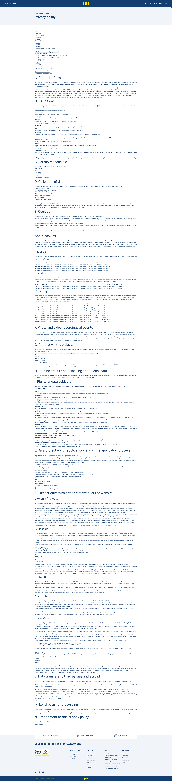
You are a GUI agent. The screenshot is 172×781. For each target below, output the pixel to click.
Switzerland (90, 757)
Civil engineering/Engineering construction (111, 756)
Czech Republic (91, 760)
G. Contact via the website (41, 50)
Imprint (52, 778)
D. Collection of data (40, 37)
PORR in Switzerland (39, 13)
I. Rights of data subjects (41, 53)
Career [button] (155, 3)
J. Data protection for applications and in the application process (51, 55)
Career (123, 762)
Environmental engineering (111, 768)
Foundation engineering (110, 766)
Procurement (125, 760)
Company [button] (8, 3)
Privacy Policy (47, 778)
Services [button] (15, 3)
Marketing (38, 46)
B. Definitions (38, 33)
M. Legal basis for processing (42, 72)
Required (38, 43)
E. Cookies (37, 39)
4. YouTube (38, 64)
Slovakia (89, 765)
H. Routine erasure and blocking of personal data (47, 52)
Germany (89, 755)
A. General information (40, 32)
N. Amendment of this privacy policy (44, 73)
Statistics (38, 44)
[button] (2, 3)
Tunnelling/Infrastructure (110, 759)
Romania (89, 767)
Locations (124, 753)
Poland (89, 762)
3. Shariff (38, 62)
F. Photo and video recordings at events (45, 48)
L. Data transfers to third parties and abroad (46, 70)
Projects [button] (148, 3)
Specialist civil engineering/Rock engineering (112, 762)
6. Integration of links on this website (45, 68)
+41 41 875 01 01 (74, 756)
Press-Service (125, 755)
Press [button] (161, 3)
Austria (89, 753)
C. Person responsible (40, 35)
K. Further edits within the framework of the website (48, 57)
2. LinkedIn (38, 61)
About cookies (38, 41)
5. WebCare (39, 66)
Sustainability (125, 757)
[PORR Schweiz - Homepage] (86, 3)
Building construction (109, 753)
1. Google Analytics (40, 59)
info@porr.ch (73, 758)
